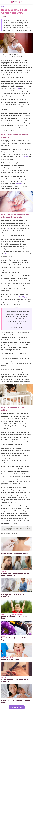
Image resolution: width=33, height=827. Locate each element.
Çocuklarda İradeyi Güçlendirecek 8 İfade (14, 617)
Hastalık (3, 677)
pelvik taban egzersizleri (11, 254)
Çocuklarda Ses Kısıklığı (10, 659)
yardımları (26, 157)
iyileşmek (17, 88)
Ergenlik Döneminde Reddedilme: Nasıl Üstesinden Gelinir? (15, 574)
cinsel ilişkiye (23, 297)
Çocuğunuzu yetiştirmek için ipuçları (11, 614)
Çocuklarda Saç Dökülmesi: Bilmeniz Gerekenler (14, 680)
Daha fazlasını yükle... (16, 707)
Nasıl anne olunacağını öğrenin (10, 699)
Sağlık (2, 6)
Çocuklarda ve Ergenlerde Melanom (14, 554)
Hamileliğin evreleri (6, 593)
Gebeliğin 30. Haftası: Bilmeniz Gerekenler (12, 596)
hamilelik (19, 184)
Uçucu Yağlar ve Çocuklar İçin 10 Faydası (13, 639)
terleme (8, 228)
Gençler (3, 571)
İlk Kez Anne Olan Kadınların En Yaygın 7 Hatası (16, 702)
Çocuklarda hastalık (7, 657)
